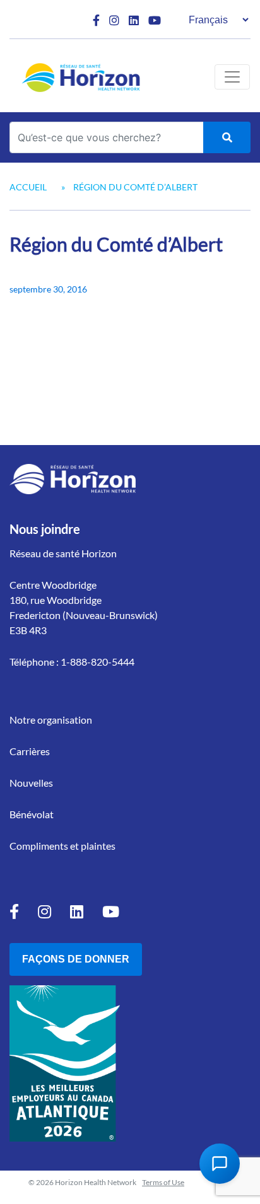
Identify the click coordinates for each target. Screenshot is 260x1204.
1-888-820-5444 (97, 662)
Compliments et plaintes (62, 846)
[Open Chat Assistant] (219, 1163)
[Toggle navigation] (232, 77)
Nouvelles (31, 783)
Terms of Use (163, 1182)
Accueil (28, 187)
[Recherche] (227, 137)
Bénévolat (31, 814)
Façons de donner (75, 959)
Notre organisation (50, 720)
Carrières (29, 751)
